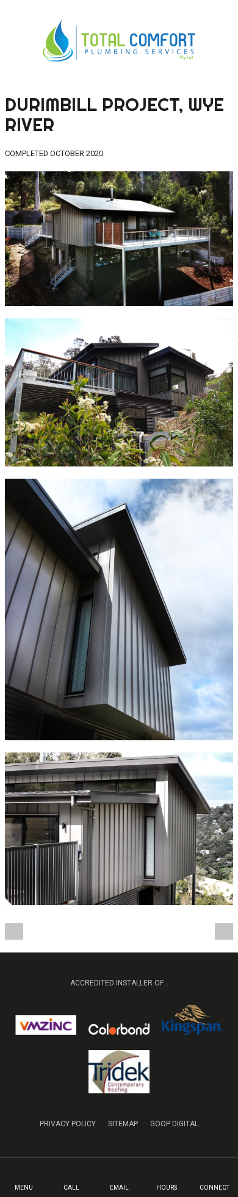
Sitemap (123, 1124)
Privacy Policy (68, 1124)
